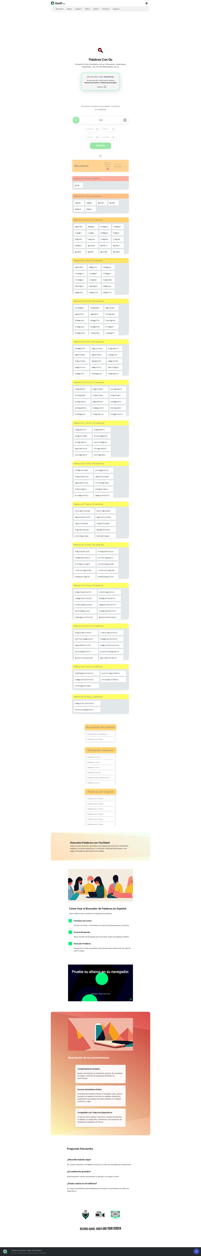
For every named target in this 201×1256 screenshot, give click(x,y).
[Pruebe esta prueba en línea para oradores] (100, 983)
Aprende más (109, 77)
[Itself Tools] (100, 1222)
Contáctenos (42, 1253)
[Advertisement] (100, 27)
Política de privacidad (108, 83)
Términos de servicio (91, 83)
